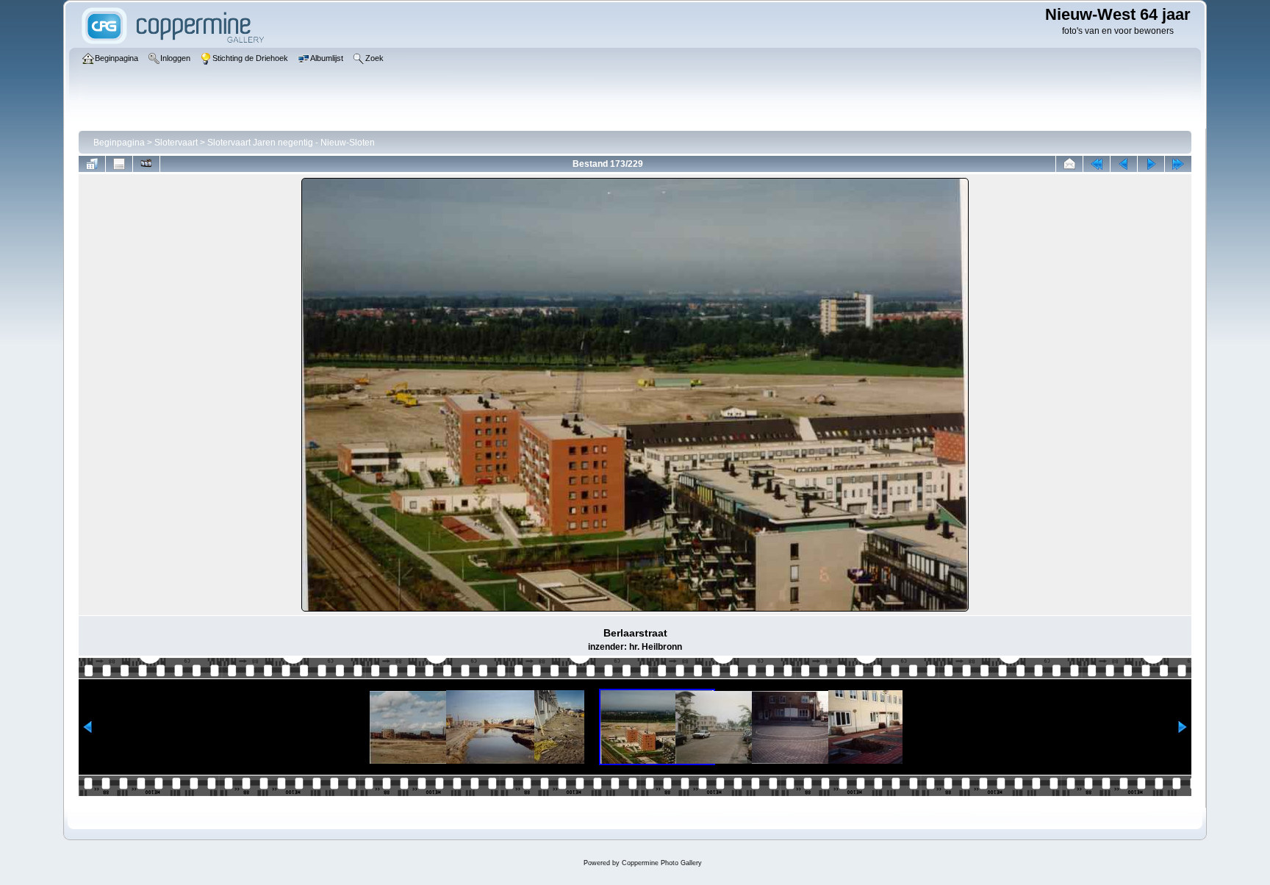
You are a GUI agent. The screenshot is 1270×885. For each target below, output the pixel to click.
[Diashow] (146, 164)
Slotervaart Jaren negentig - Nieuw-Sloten (291, 142)
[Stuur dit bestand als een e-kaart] (1069, 164)
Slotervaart (176, 142)
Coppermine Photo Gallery (662, 863)
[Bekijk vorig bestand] (1124, 164)
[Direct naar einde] (1178, 164)
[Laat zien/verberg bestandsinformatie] (119, 164)
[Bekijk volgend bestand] (1151, 164)
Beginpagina (119, 142)
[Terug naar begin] (1096, 164)
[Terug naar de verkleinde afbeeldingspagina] (92, 164)
